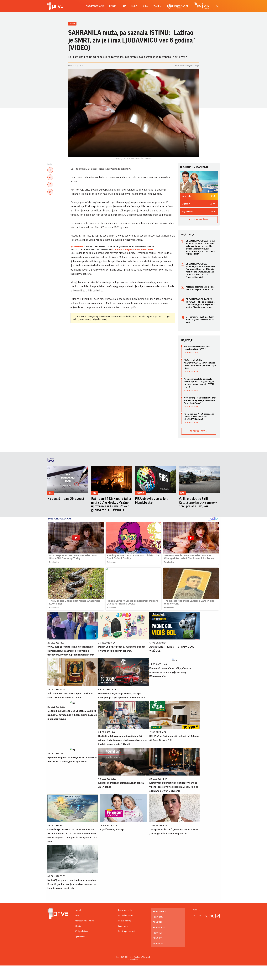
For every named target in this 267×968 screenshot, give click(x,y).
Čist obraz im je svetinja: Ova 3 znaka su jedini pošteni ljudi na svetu (200, 319)
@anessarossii (77, 247)
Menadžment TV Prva (84, 921)
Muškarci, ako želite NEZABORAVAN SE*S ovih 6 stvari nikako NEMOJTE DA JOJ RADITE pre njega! (200, 364)
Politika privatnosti (126, 931)
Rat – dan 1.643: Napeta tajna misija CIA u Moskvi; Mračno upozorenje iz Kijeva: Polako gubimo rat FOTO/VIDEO (111, 504)
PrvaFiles (158, 943)
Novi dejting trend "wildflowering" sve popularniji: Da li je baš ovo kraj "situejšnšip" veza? (200, 400)
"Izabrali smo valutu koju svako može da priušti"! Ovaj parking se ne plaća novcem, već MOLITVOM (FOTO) (199, 383)
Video (145, 6)
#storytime (116, 249)
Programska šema (95, 6)
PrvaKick (157, 933)
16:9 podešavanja (83, 931)
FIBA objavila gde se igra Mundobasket (151, 500)
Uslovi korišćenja (125, 915)
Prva (77, 915)
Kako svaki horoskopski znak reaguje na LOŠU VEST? (197, 348)
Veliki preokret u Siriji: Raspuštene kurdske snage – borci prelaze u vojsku (198, 502)
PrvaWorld (159, 927)
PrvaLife (157, 938)
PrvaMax (157, 922)
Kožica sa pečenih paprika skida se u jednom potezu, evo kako (200, 288)
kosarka (140, 493)
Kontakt (78, 910)
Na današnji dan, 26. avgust (65, 498)
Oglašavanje (80, 937)
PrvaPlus (158, 917)
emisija (112, 6)
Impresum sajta (125, 910)
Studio (78, 926)
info (51, 493)
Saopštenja (123, 926)
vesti (156, 6)
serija (134, 6)
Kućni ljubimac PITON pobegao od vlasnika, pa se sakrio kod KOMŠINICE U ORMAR (199, 416)
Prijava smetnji (124, 921)
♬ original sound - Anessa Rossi (138, 249)
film (124, 6)
